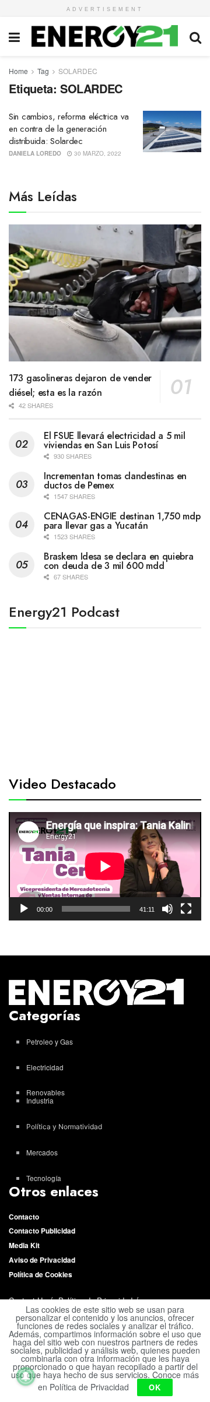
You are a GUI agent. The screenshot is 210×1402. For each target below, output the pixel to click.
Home (18, 71)
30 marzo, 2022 (96, 153)
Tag (43, 71)
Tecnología (43, 1178)
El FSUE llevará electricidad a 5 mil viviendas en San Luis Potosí (114, 440)
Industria (40, 1100)
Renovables (45, 1092)
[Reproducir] (24, 909)
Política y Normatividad (64, 1126)
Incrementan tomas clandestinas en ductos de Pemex (115, 480)
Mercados (42, 1152)
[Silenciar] (167, 909)
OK (155, 1387)
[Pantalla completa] (186, 909)
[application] (105, 866)
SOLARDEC (77, 71)
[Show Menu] (14, 36)
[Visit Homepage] (105, 36)
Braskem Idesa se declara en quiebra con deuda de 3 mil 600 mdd (119, 561)
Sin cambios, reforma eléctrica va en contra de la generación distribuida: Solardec (69, 128)
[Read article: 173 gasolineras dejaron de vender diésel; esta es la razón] (105, 293)
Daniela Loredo (35, 153)
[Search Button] (195, 36)
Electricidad (45, 1067)
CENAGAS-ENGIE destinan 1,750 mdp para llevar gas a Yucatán (122, 521)
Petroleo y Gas (49, 1041)
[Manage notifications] (25, 1376)
